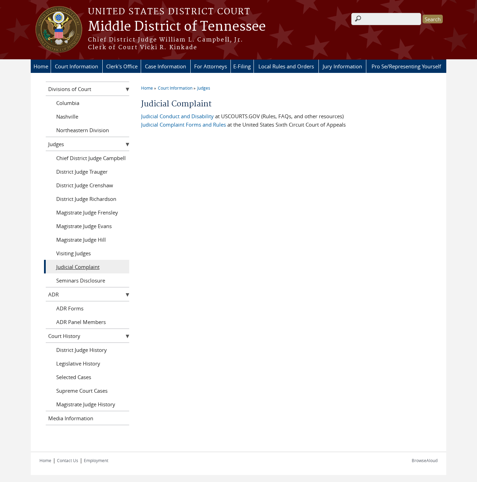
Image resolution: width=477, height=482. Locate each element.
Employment (96, 460)
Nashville (67, 116)
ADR (53, 294)
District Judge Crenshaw (84, 185)
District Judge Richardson (86, 198)
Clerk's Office (122, 66)
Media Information (70, 418)
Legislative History (78, 363)
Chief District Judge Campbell (91, 158)
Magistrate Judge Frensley (87, 212)
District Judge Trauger (82, 171)
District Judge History (81, 349)
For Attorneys (210, 66)
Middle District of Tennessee (177, 27)
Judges (203, 88)
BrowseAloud (425, 460)
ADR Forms (69, 308)
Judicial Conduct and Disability (177, 116)
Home (41, 66)
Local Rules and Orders (286, 66)
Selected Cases (73, 377)
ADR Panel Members (81, 321)
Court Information (76, 66)
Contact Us (67, 460)
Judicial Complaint (78, 266)
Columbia (67, 102)
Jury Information (342, 66)
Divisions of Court (69, 88)
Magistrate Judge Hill (81, 239)
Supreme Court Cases (82, 390)
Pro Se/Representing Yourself (406, 66)
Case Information (165, 66)
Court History (64, 335)
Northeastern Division (82, 130)
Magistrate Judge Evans (84, 226)
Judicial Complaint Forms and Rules (183, 124)
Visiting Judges (73, 253)
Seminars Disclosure (80, 280)
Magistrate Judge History (85, 404)
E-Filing (242, 66)
